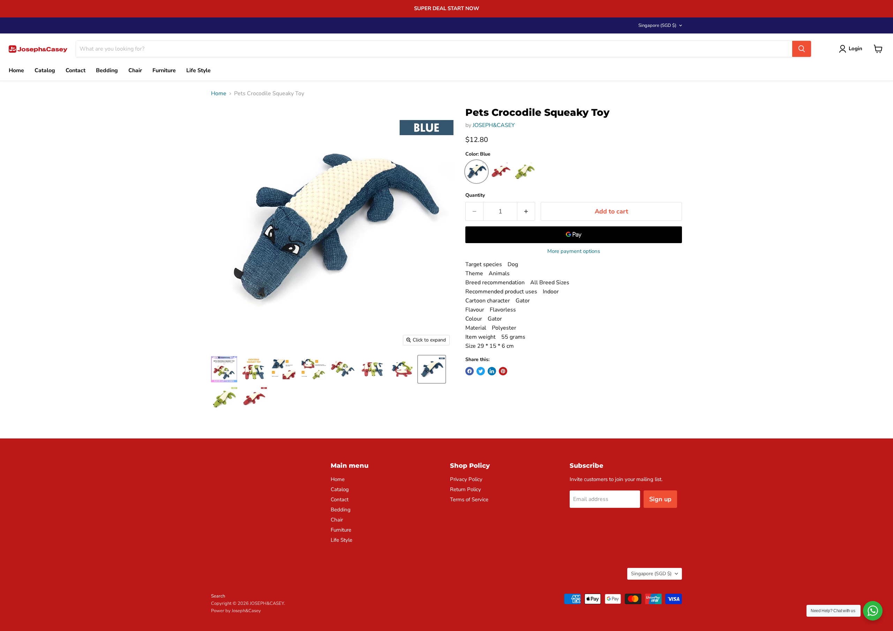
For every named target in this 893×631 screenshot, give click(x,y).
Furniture (164, 70)
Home (16, 70)
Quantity (475, 195)
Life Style (198, 70)
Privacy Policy (466, 479)
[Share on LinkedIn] (492, 371)
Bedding (107, 70)
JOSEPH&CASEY (494, 125)
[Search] (801, 49)
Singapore (657, 25)
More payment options (573, 251)
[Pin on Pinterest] (503, 371)
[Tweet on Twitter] (480, 371)
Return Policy (465, 489)
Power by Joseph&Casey (236, 611)
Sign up (660, 499)
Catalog (45, 70)
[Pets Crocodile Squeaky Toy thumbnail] (224, 369)
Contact (75, 70)
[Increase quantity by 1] (526, 211)
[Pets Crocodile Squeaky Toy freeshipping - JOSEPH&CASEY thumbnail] (254, 369)
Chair (135, 70)
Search (218, 596)
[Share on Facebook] (469, 371)
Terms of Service (469, 499)
